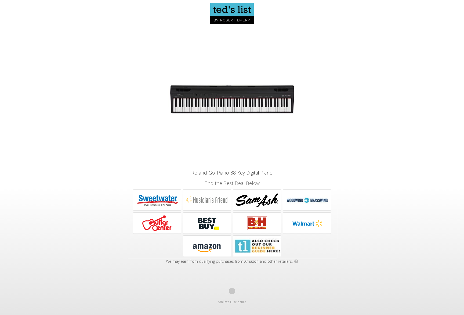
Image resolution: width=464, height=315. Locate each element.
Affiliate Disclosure (232, 302)
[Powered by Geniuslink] (232, 291)
